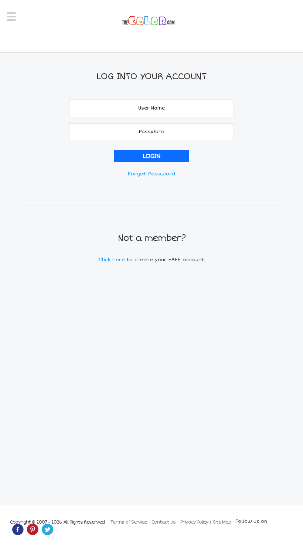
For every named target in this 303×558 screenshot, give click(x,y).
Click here (113, 260)
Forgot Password (151, 174)
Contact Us (164, 522)
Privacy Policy (194, 522)
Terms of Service (128, 522)
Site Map (222, 522)
